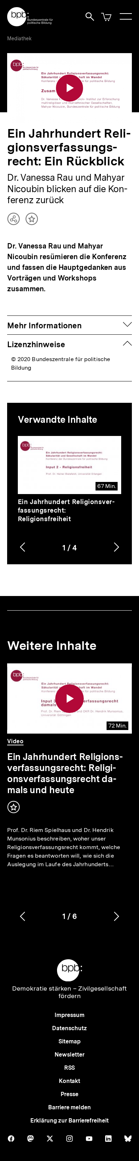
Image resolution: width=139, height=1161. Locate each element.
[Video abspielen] (69, 88)
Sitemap (69, 1041)
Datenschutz (69, 1028)
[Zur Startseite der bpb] (30, 24)
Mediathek (19, 38)
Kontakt (69, 1081)
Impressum (69, 1015)
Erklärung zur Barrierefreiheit (69, 1120)
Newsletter (69, 1054)
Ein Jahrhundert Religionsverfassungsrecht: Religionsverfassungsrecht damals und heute (65, 773)
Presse (69, 1094)
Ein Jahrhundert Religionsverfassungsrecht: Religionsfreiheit (66, 510)
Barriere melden (69, 1107)
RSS (69, 1067)
